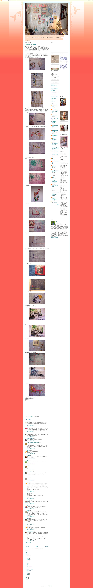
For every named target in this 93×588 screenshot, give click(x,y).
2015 (27, 554)
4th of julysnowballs (54, 136)
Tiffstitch (28, 455)
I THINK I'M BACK (54, 199)
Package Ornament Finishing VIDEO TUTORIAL (54, 194)
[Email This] (34, 416)
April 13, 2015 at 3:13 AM (30, 480)
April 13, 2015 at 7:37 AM (30, 498)
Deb (56, 221)
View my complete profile (54, 237)
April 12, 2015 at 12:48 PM (31, 458)
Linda (28, 465)
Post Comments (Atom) (39, 548)
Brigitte (28, 510)
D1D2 (52, 158)
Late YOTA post (28, 570)
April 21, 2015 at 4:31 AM (30, 529)
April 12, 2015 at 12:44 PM (31, 453)
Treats (53, 189)
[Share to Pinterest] (38, 416)
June (27, 563)
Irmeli (28, 477)
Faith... (28, 427)
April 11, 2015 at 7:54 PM (30, 431)
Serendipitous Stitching (54, 122)
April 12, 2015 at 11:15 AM (31, 448)
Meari (28, 421)
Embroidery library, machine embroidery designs (55, 92)
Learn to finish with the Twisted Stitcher (55, 192)
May (27, 564)
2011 (27, 579)
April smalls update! (29, 566)
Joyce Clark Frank (30, 438)
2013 (27, 577)
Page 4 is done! (54, 166)
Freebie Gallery (54, 184)
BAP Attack (53, 138)
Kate (27, 505)
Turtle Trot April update (29, 569)
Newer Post (27, 546)
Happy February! (54, 139)
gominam (28, 500)
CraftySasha (53, 165)
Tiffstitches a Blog (54, 109)
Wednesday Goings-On (55, 151)
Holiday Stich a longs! (54, 85)
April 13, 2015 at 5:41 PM (30, 503)
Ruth (28, 518)
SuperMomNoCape (30, 531)
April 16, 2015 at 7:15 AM (30, 516)
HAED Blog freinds (53, 98)
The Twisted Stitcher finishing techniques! (54, 94)
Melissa (28, 460)
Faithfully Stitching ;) (55, 118)
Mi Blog (53, 177)
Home (37, 546)
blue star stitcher (29, 471)
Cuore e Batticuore (54, 135)
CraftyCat (53, 180)
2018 (27, 552)
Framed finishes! (58, 37)
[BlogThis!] (35, 416)
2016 (27, 553)
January (28, 574)
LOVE (52, 163)
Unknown (28, 450)
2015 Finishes (42, 37)
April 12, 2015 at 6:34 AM (30, 440)
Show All (58, 204)
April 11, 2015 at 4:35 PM (30, 425)
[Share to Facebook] (37, 416)
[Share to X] (36, 416)
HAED (52, 99)
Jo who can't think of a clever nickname (33, 442)
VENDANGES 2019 (54, 202)
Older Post (46, 546)
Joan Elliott (52, 84)
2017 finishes (27, 40)
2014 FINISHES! (28, 37)
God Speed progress (54, 115)
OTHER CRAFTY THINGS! (35, 37)
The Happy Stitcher (36, 5)
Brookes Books (53, 101)
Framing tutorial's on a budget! (50, 37)
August (28, 560)
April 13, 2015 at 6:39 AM (30, 491)
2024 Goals (53, 159)
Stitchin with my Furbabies (54, 198)
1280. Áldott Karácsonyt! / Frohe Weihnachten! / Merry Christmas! (55, 143)
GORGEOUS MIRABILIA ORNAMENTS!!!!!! (54, 89)
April (27, 565)
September (28, 559)
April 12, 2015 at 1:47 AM (30, 436)
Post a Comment (28, 542)
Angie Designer (53, 90)
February (28, 573)
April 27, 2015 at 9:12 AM (30, 540)
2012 (27, 578)
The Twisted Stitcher (55, 154)
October (28, 558)
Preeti (28, 433)
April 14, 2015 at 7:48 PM (30, 508)
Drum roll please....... (54, 174)
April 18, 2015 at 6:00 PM (30, 524)
